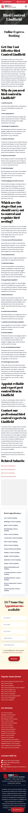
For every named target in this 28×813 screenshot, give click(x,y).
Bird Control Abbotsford (8, 469)
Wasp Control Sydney (11, 563)
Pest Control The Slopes (8, 694)
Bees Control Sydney (11, 525)
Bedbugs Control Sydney (12, 522)
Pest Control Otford (7, 683)
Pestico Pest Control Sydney (11, 760)
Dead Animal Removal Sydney (11, 568)
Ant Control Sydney (10, 518)
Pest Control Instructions (15, 652)
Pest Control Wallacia (7, 700)
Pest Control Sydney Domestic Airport (12, 681)
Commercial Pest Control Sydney (12, 573)
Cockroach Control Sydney (13, 538)
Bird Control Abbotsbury (8, 466)
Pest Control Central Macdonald (10, 696)
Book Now (14, 659)
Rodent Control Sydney (12, 552)
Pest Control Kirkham (7, 685)
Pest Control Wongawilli (8, 698)
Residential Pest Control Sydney (12, 579)
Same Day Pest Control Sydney (12, 589)
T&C (3, 652)
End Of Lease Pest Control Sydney (13, 584)
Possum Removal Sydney (12, 549)
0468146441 (7, 2)
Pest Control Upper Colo (8, 690)
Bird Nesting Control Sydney (11, 530)
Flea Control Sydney (10, 542)
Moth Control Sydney (11, 545)
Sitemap (18, 783)
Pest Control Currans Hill (8, 692)
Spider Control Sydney (11, 556)
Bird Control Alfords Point (8, 476)
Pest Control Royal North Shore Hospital (12, 687)
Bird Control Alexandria (8, 473)
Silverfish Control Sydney (12, 560)
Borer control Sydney (11, 534)
